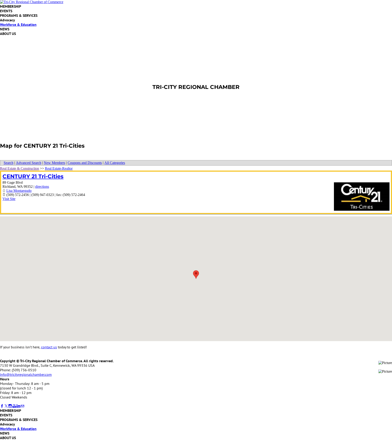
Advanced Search (28, 163)
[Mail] (22, 406)
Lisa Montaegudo (19, 191)
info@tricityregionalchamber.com (26, 374)
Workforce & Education (18, 24)
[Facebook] (2, 406)
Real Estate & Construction (19, 168)
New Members (54, 163)
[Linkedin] (18, 406)
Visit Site (8, 199)
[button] (196, 274)
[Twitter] (6, 406)
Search (8, 163)
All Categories (114, 163)
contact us (49, 347)
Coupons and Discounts (85, 163)
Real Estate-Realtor (59, 168)
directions (42, 186)
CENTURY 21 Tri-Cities (33, 176)
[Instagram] (10, 406)
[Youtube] (14, 406)
